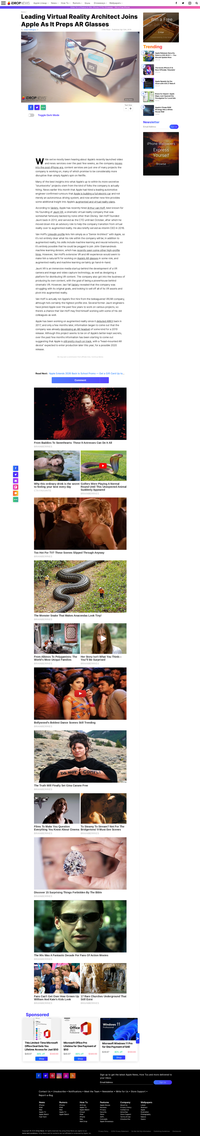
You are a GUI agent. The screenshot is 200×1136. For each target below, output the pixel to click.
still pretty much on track (77, 341)
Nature (143, 1117)
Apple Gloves (105, 1105)
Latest (143, 1105)
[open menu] (3, 3)
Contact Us (44, 1091)
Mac (40, 1110)
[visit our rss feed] (73, 1075)
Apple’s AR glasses (87, 258)
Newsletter (107, 1091)
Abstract (144, 1107)
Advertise (124, 1112)
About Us (123, 1105)
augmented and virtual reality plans (95, 201)
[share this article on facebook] (30, 107)
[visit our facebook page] (38, 1075)
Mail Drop (83, 1121)
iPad (41, 1107)
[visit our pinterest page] (52, 1075)
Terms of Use (125, 1117)
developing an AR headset (75, 329)
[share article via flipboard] (15, 487)
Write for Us (122, 1091)
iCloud (82, 1112)
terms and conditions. (30, 1133)
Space (143, 1119)
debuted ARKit (104, 321)
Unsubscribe (59, 1091)
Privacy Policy (125, 1107)
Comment (80, 380)
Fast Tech (43, 1117)
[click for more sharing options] (43, 107)
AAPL (102, 1117)
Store (87, 3)
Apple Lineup (40, 3)
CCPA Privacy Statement (120, 1131)
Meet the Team (92, 1091)
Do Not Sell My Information (141, 1131)
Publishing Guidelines (162, 1131)
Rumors (76, 3)
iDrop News (129, 99)
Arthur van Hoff (96, 207)
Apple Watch (44, 1114)
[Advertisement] (80, 137)
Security (103, 1112)
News (54, 3)
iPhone (41, 1105)
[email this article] (15, 480)
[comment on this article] (15, 493)
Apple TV (42, 1112)
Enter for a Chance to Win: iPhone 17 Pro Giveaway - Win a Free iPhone (100, 7)
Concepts (103, 1119)
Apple (143, 1110)
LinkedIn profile (56, 234)
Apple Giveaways (106, 1121)
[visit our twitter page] (45, 1075)
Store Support (138, 1091)
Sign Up (174, 127)
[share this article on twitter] (37, 107)
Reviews (103, 1107)
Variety (54, 207)
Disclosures (177, 1131)
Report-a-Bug (46, 1095)
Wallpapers (115, 3)
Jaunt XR (58, 211)
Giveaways (99, 3)
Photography (146, 1114)
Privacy (103, 1110)
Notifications (75, 1091)
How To (65, 3)
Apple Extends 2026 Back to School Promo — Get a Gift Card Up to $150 (89, 373)
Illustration (145, 1112)
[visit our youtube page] (66, 1075)
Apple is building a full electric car (92, 193)
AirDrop (83, 1105)
